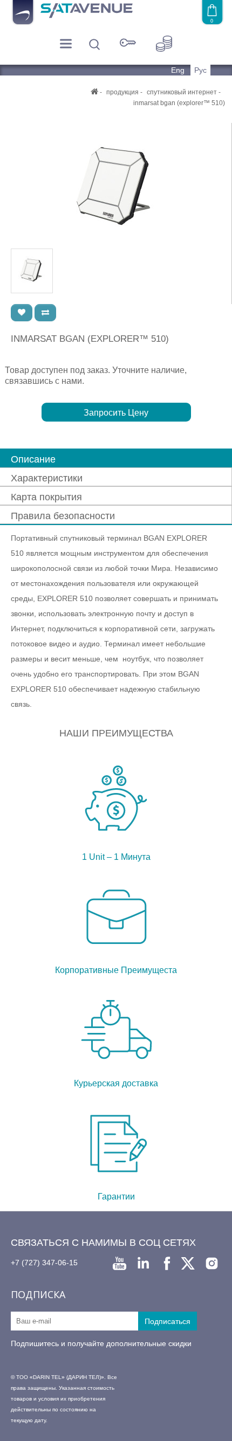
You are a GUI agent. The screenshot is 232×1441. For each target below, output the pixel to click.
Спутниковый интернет (182, 92)
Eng (179, 70)
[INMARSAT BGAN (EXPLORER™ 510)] (115, 186)
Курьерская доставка (116, 1083)
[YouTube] (119, 1263)
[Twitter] (188, 1263)
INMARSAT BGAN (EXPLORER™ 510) (179, 103)
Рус (200, 70)
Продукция (122, 92)
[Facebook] (167, 1263)
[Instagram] (211, 1263)
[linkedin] (143, 1263)
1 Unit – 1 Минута (116, 856)
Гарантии (116, 1196)
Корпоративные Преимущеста (116, 970)
